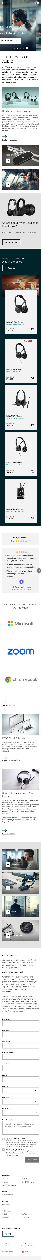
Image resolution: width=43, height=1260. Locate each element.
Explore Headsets (9, 140)
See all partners (8, 698)
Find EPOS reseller (28, 1175)
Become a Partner (8, 1188)
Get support (6, 1197)
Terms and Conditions (28, 1239)
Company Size (7, 1090)
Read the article (8, 827)
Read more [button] (20, 570)
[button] (2, 567)
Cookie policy (6, 1239)
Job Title (5, 1057)
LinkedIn (5, 1207)
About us (5, 1172)
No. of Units (6, 1101)
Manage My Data (27, 1236)
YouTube (24, 1207)
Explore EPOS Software (12, 753)
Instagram (5, 1210)
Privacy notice (6, 1236)
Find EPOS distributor (9, 1178)
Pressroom (25, 1210)
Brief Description (7, 1113)
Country (5, 1079)
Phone (4, 1068)
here (16, 1148)
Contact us (25, 1172)
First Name (5, 1012)
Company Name (7, 1045)
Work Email (6, 1034)
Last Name (5, 1023)
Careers (5, 1175)
